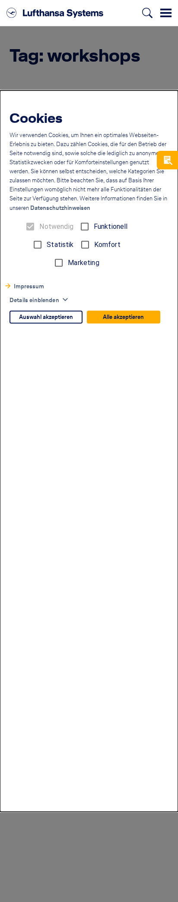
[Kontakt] (167, 160)
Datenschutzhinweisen (60, 208)
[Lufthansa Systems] (54, 13)
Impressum (29, 286)
